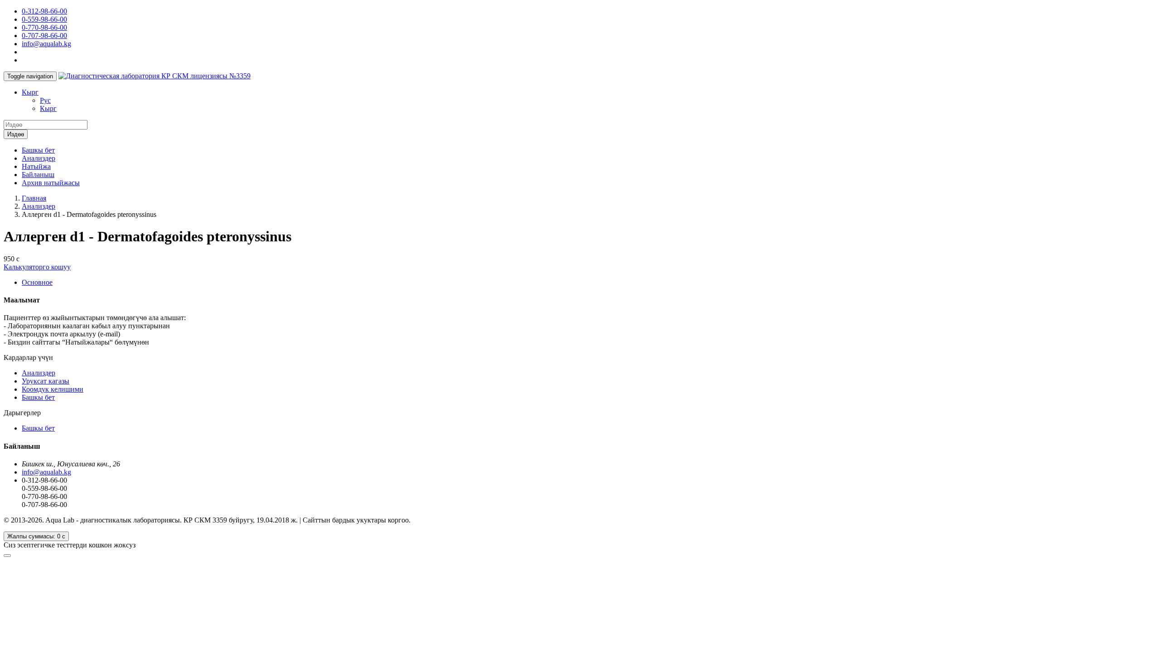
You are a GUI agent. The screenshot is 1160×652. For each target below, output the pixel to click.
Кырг (30, 92)
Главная (34, 198)
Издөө (15, 134)
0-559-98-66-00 (44, 19)
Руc (45, 100)
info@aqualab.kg (46, 44)
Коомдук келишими (52, 389)
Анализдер (38, 158)
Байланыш (38, 174)
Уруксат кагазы (45, 381)
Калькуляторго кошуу (37, 267)
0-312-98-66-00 (44, 11)
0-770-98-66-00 (44, 27)
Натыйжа (36, 166)
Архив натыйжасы (51, 183)
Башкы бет (38, 150)
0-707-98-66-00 (44, 35)
